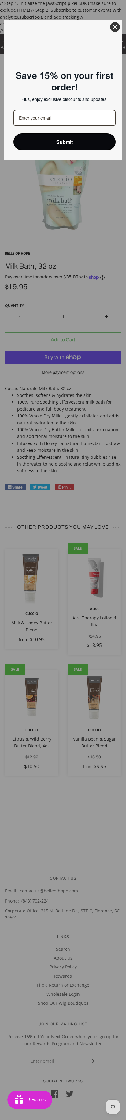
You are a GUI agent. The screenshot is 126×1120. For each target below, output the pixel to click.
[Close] (115, 27)
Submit (64, 141)
